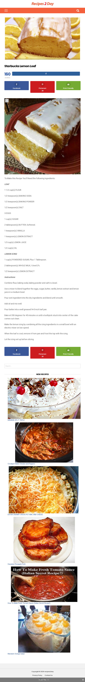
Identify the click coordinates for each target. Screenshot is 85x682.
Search (77, 10)
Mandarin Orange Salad (16, 654)
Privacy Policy (37, 675)
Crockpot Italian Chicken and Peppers (21, 464)
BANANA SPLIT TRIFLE (16, 420)
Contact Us (49, 675)
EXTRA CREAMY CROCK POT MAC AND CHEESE (25, 515)
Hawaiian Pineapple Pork (16, 564)
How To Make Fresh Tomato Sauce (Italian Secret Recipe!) (29, 603)
